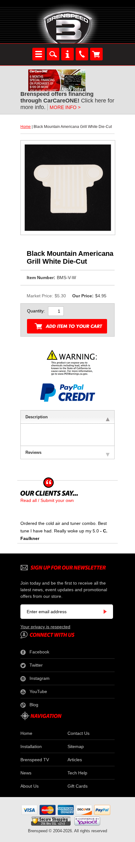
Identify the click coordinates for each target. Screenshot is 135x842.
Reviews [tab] (33, 452)
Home (25, 126)
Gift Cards (78, 786)
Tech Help (77, 772)
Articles (75, 759)
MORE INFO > (65, 107)
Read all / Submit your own (47, 500)
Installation (31, 746)
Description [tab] (36, 417)
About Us (29, 786)
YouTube (38, 691)
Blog (34, 704)
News (25, 772)
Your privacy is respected (45, 626)
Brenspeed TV (34, 759)
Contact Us (78, 733)
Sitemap (76, 746)
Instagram (40, 678)
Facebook (39, 651)
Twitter (36, 665)
